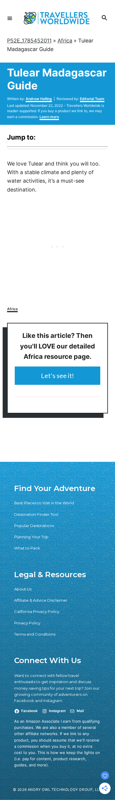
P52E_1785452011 (29, 40)
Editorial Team (92, 98)
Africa (65, 40)
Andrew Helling (39, 98)
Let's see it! (57, 375)
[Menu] (9, 18)
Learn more (49, 116)
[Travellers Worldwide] (56, 18)
